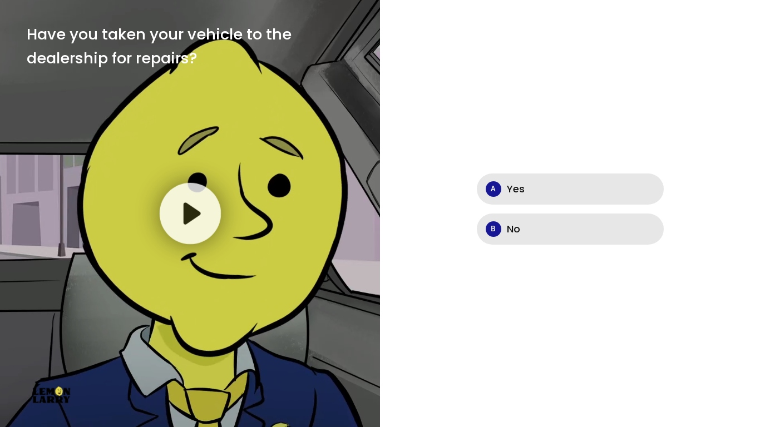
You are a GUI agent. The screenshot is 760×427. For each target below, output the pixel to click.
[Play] (189, 213)
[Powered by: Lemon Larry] (52, 394)
